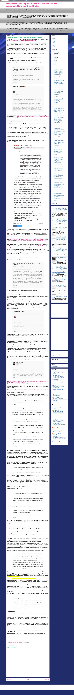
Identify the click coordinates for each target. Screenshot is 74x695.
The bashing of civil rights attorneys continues (58, 87)
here (43, 238)
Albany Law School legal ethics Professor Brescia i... (59, 143)
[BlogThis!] (25, 642)
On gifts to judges (56, 174)
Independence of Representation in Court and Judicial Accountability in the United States (31, 5)
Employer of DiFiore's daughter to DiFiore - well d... (59, 196)
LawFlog (54, 393)
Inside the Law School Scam (58, 433)
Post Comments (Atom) (30, 681)
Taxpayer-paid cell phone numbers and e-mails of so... (59, 83)
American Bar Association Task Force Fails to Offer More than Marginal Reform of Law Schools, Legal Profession (59, 438)
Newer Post (9, 679)
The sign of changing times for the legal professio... (59, 94)
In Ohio (8, 249)
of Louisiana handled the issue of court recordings (29, 389)
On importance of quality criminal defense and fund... (59, 85)
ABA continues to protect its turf (59, 155)
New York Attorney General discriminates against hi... (58, 164)
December (55, 52)
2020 (54, 45)
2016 (54, 50)
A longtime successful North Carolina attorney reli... (58, 194)
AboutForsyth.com (56, 419)
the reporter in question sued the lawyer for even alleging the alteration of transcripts (26, 239)
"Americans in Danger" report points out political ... (58, 122)
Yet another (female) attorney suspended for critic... (58, 74)
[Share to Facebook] (27, 642)
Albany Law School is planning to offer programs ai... (59, 92)
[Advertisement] (28, 674)
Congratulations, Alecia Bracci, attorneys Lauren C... (58, 147)
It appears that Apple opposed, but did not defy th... (58, 100)
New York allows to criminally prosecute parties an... (58, 106)
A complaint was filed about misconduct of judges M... (58, 149)
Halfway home (55, 434)
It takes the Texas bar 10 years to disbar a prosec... (59, 160)
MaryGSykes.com (56, 385)
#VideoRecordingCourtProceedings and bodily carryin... (59, 96)
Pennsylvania (35, 238)
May (54, 61)
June (55, 60)
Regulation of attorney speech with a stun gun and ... (58, 182)
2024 (54, 39)
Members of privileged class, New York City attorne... (59, 198)
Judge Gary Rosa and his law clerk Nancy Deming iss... (58, 170)
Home (28, 679)
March (55, 64)
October (55, 54)
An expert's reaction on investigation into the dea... (58, 120)
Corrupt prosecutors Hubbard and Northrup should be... (59, 76)
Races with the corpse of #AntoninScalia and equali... (58, 124)
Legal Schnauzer (56, 379)
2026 (54, 37)
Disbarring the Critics (56, 436)
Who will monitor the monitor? (58, 168)
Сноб (54, 404)
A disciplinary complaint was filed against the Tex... (59, 141)
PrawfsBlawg (55, 400)
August (55, 57)
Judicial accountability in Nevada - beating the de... (59, 185)
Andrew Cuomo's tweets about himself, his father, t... (58, 162)
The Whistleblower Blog (57, 423)
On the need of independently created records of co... (58, 67)
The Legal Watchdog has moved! (58, 398)
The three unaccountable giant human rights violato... (58, 152)
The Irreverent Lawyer (56, 441)
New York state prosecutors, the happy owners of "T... (59, 166)
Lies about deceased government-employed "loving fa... (59, 129)
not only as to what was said (12, 40)
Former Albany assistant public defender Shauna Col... (58, 113)
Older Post (47, 679)
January (55, 200)
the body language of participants (29, 40)
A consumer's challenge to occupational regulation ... (58, 72)
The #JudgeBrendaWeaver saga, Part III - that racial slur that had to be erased (61, 279)
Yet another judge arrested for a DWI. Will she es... (59, 118)
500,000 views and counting (58, 98)
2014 (54, 203)
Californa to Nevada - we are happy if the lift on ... (58, 180)
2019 (54, 46)
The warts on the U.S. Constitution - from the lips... (58, 138)
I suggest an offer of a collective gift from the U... (59, 81)
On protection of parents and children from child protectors (58, 411)
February (55, 65)
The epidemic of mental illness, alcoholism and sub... (59, 176)
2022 (54, 42)
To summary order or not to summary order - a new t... (58, 191)
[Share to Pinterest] (28, 642)
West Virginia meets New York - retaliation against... (59, 158)
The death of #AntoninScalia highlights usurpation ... (58, 126)
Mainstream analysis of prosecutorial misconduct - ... (59, 136)
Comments (55, 355)
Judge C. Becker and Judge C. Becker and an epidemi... (58, 178)
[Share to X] (26, 642)
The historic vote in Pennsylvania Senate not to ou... (59, 145)
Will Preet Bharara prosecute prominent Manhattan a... (58, 187)
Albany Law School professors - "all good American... (59, 89)
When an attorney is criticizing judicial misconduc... (58, 69)
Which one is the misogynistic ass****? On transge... (58, 134)
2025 (54, 38)
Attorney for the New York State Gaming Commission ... (59, 111)
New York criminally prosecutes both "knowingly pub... (59, 109)
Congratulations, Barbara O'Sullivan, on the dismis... (58, 78)
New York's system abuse (57, 427)
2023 (54, 41)
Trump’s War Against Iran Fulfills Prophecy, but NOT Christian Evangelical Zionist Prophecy (59, 372)
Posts (54, 354)
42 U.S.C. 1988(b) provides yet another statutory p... (59, 189)
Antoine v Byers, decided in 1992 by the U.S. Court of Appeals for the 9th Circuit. (31, 301)
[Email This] (24, 642)
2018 (54, 48)
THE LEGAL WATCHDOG (57, 397)
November (55, 53)
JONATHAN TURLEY (56, 375)
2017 (54, 49)
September (56, 56)
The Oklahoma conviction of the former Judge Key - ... (59, 172)
